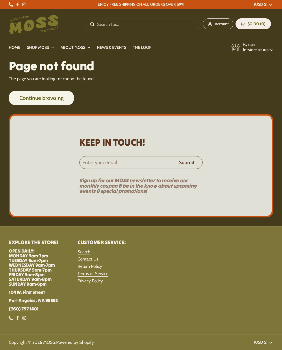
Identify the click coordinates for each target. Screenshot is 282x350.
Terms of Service (93, 273)
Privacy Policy (90, 280)
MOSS (49, 342)
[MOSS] (34, 24)
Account (222, 23)
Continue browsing (41, 98)
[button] (253, 23)
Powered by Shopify (75, 342)
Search (84, 251)
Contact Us (88, 259)
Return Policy (90, 266)
